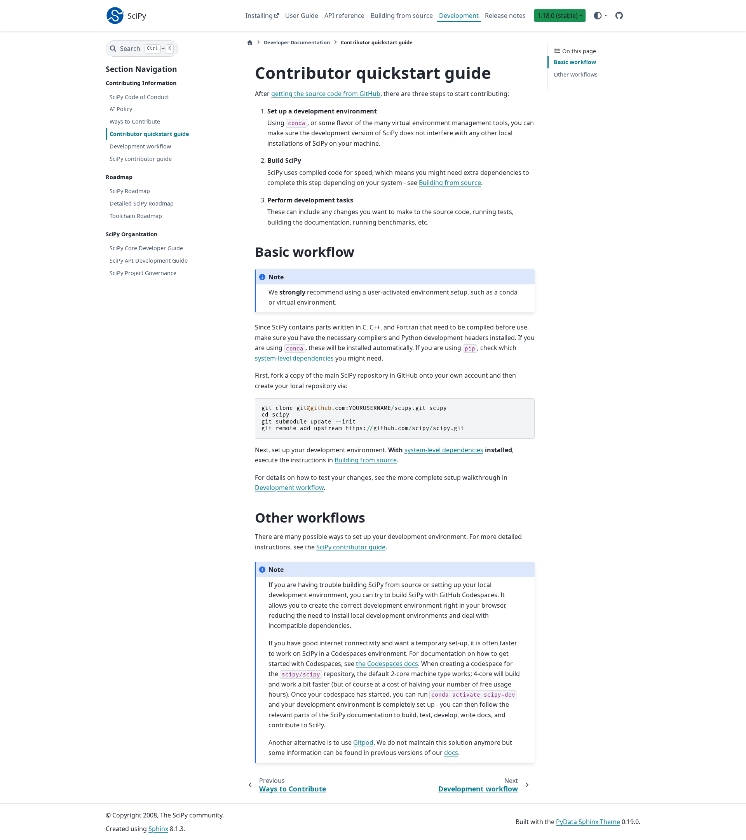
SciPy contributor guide (141, 158)
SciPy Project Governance (143, 272)
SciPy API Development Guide (149, 260)
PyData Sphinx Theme (588, 821)
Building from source (402, 15)
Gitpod (363, 742)
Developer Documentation (297, 42)
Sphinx (158, 828)
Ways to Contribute (135, 121)
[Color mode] (600, 15)
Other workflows (576, 74)
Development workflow (140, 146)
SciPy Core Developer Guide (146, 248)
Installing (259, 15)
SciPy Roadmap (130, 191)
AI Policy (121, 109)
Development (459, 15)
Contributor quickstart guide (149, 134)
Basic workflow (575, 62)
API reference (344, 15)
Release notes (505, 15)
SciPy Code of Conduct (139, 96)
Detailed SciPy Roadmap (142, 203)
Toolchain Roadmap (136, 215)
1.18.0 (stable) (557, 15)
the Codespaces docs (387, 663)
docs (451, 752)
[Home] (250, 42)
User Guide (301, 15)
